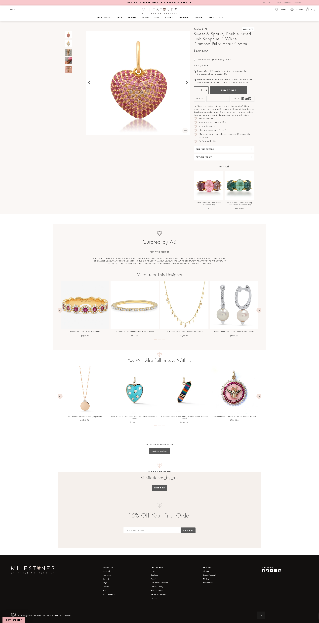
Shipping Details (205, 149)
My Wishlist (207, 583)
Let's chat (244, 82)
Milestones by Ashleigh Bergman (40, 615)
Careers (154, 598)
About (278, 3)
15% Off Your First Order (159, 516)
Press (270, 3)
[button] (13, 620)
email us (239, 71)
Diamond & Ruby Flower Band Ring (85, 331)
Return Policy (204, 157)
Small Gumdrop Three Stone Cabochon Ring (209, 204)
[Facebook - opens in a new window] (242, 98)
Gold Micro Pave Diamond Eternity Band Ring (135, 331)
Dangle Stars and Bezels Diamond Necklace (184, 331)
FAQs (262, 3)
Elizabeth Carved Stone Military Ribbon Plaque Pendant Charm (184, 417)
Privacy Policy (156, 590)
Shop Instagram (109, 594)
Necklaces (107, 575)
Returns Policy (157, 587)
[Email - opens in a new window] (246, 98)
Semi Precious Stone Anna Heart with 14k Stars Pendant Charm (134, 417)
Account (297, 3)
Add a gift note (201, 65)
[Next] (258, 310)
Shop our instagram (159, 472)
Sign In (206, 571)
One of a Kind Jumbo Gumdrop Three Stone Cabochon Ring (239, 204)
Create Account (209, 575)
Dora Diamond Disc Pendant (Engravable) (85, 416)
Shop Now (159, 488)
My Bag (206, 579)
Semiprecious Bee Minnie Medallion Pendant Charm (234, 416)
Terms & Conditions (159, 594)
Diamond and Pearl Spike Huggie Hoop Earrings (234, 331)
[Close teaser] (26, 616)
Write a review (159, 451)
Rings (105, 583)
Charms (106, 587)
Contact (287, 3)
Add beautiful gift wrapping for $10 (214, 59)
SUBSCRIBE (188, 530)
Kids (221, 17)
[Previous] (60, 310)
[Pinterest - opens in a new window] (249, 98)
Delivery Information (159, 583)
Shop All (106, 571)
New (105, 590)
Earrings (106, 579)
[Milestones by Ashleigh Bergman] (159, 11)
